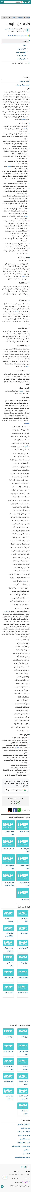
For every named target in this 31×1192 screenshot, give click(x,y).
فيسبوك (15, 810)
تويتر (10, 810)
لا (12, 802)
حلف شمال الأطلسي (24, 1124)
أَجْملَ (26, 446)
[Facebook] (28, 1167)
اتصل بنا (28, 1171)
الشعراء (21, 391)
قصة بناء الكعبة (25, 1128)
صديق (9, 166)
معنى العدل (26, 1153)
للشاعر (7, 611)
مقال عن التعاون (25, 1139)
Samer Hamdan (9, 29)
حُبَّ (19, 673)
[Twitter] (25, 1167)
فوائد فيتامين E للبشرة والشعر (20, 1146)
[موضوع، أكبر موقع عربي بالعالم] (26, 2)
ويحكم (24, 276)
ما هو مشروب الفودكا (23, 1142)
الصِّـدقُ (24, 581)
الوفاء (17, 747)
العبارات (23, 119)
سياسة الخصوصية (13, 1175)
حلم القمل (27, 1150)
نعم (18, 802)
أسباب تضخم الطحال (24, 1135)
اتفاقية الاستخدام (25, 1175)
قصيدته (27, 423)
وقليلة (25, 128)
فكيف (27, 366)
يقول (25, 216)
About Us (27, 1178)
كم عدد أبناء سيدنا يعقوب (22, 1157)
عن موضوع (15, 1171)
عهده (17, 311)
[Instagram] (21, 1167)
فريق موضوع (15, 1178)
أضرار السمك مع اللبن (23, 1131)
